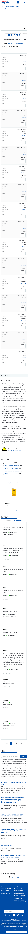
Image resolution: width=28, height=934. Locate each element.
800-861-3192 (4, 892)
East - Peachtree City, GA (19, 896)
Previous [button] (4, 497)
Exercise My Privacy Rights (18, 917)
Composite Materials (10, 6)
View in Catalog (15, 877)
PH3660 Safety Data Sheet (12, 465)
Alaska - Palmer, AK (18, 898)
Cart (26, 2)
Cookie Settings (14, 919)
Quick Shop (14, 505)
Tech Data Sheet (9, 463)
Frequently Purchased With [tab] (11, 483)
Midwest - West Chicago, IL (19, 893)
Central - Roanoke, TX (18, 892)
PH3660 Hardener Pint (10, 499)
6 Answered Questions (18, 43)
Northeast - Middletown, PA (19, 895)
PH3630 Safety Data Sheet (12, 471)
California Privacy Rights (8, 917)
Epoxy (17, 6)
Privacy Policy (14, 921)
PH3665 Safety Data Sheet (12, 468)
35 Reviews (10, 43)
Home (3, 6)
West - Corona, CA (18, 888)
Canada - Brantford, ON (19, 900)
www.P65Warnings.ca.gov (15, 450)
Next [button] (24, 497)
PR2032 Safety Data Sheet (12, 473)
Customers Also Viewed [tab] (10, 511)
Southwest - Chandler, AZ (19, 890)
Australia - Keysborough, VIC (20, 901)
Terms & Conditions (20, 920)
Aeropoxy (4, 8)
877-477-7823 (8, 888)
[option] (14, 497)
